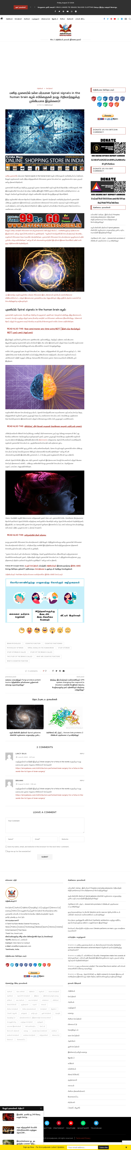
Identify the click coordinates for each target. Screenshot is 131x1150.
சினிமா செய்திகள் (12, 1009)
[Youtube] (68, 12)
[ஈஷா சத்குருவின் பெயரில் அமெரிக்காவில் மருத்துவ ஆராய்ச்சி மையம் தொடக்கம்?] (8, 1130)
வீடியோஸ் (70, 19)
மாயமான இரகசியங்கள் (14, 1026)
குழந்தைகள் (24, 1005)
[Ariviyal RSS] (116, 105)
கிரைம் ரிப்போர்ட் (12, 1005)
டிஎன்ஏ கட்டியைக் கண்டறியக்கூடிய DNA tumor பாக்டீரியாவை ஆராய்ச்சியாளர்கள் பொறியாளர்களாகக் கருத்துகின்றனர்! (80, 7)
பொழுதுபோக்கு (11, 1022)
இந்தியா (36, 996)
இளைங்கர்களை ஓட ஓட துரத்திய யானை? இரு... (26, 1142)
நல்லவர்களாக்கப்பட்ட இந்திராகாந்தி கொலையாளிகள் (35, 1018)
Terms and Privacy (83, 1138)
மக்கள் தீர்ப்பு (80, 19)
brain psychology (14, 643)
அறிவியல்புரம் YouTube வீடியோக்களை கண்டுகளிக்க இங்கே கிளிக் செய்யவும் (34, 575)
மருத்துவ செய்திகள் (27, 1022)
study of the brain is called (41, 652)
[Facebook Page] (111, 99)
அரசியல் (27, 19)
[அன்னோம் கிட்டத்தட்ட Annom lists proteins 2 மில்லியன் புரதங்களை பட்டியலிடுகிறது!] (64, 717)
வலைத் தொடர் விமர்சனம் (39, 1031)
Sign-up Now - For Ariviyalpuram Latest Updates (43, 1147)
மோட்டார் (42, 1026)
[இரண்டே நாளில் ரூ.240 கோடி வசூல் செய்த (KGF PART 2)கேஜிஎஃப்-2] (8, 1117)
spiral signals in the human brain (41, 648)
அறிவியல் (9, 19)
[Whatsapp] (72, 12)
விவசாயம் (10, 1040)
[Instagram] (105, 99)
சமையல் (43, 1005)
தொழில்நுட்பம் (11, 1018)
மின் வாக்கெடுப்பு (30, 1026)
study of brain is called (16, 652)
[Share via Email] (63, 671)
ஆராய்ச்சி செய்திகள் (23, 996)
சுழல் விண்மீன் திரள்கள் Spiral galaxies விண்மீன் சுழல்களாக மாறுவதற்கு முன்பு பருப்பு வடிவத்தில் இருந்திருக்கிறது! (107, 230)
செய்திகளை (40, 569)
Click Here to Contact (21, 943)
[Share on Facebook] (53, 671)
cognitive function (32, 643)
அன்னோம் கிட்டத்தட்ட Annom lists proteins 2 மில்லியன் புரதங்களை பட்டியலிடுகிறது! (64, 733)
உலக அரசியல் (20, 1000)
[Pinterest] (63, 12)
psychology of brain (15, 648)
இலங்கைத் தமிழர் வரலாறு (51, 996)
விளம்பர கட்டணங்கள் (19, 940)
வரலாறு (26, 1031)
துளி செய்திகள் (46, 1013)
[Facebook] (55, 12)
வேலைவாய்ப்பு (21, 1040)
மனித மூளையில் (11, 176)
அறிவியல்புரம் (48, 105)
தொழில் (57, 1013)
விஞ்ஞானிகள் (44, 1035)
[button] (88, 19)
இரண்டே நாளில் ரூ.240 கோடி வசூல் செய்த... (28, 1115)
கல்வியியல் (45, 1000)
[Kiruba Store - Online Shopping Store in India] (44, 157)
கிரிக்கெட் (56, 1000)
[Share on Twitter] (56, 671)
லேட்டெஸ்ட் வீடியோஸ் (13, 1031)
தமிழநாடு (24, 1013)
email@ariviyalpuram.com (21, 946)
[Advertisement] (65, 68)
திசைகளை (43, 440)
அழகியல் (41, 992)
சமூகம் (35, 1005)
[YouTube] (93, 99)
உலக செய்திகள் (33, 1000)
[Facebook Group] (116, 99)
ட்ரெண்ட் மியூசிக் (12, 1013)
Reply (82, 753)
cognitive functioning (53, 643)
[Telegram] (76, 12)
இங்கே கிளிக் (76, 566)
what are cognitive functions (48, 657)
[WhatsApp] (105, 105)
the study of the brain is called (19, 657)
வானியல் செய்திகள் (13, 1035)
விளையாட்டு (45, 19)
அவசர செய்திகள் (53, 992)
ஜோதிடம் (55, 19)
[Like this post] (47, 671)
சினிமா (62, 19)
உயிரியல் (9, 1000)
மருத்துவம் (35, 19)
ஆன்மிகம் (10, 996)
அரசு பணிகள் (20, 992)
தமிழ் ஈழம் (34, 1013)
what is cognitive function (17, 661)
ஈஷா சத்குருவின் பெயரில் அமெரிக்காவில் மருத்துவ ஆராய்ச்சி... (27, 1130)
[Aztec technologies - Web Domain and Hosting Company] (44, 220)
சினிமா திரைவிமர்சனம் (29, 1009)
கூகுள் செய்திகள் (31, 566)
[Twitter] (59, 12)
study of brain (64, 648)
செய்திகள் (18, 19)
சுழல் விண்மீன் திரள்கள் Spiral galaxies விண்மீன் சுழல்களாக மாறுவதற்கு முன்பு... (25, 733)
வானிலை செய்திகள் (29, 1035)
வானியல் (54, 1031)
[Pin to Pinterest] (60, 671)
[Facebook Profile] (122, 99)
